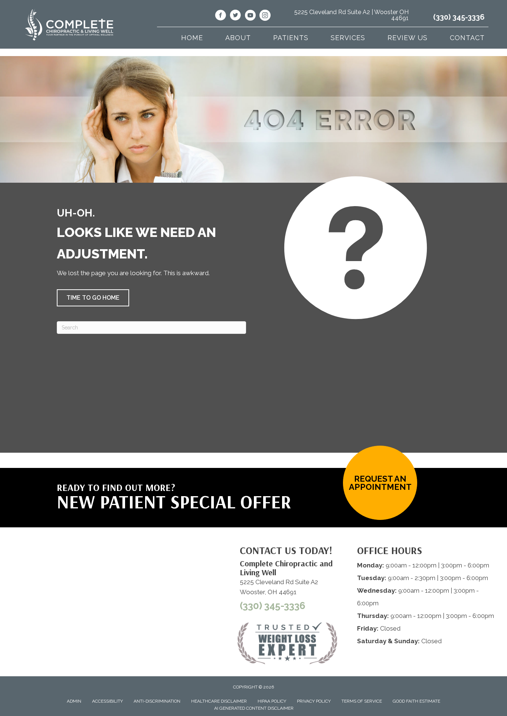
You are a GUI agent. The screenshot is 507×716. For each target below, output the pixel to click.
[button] (93, 297)
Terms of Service (361, 701)
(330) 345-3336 (459, 17)
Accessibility (107, 701)
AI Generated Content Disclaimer (254, 708)
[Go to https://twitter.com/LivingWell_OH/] (235, 16)
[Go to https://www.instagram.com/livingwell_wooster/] (265, 16)
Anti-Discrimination (157, 701)
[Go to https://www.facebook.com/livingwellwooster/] (220, 16)
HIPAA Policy (272, 701)
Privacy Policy (314, 701)
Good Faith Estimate (416, 701)
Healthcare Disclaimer (219, 701)
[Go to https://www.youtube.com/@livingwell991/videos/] (250, 16)
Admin (74, 701)
